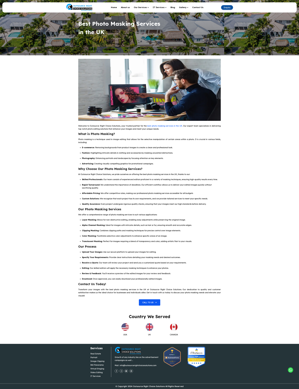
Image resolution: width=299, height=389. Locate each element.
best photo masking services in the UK (164, 126)
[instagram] (121, 371)
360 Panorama (97, 365)
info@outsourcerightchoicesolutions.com (138, 365)
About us (125, 7)
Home (114, 7)
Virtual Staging (97, 369)
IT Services (159, 7)
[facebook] (116, 371)
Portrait (93, 357)
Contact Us (197, 7)
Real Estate (95, 354)
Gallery (182, 7)
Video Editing (96, 372)
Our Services (140, 7)
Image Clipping (97, 361)
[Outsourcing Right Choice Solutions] (290, 370)
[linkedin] (131, 371)
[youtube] (126, 371)
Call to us (148, 302)
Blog (172, 7)
